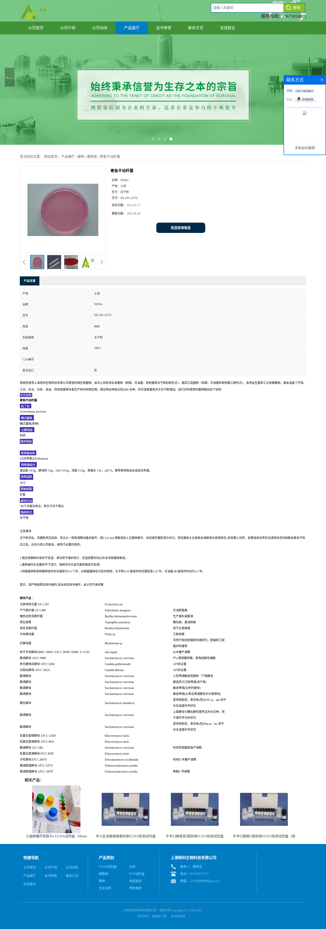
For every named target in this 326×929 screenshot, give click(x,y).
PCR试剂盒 (137, 873)
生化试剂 (105, 888)
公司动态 (99, 28)
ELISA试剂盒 (108, 866)
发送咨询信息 (181, 228)
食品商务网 (178, 916)
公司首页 (35, 28)
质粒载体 (135, 888)
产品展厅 (131, 28)
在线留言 (227, 28)
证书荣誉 (163, 28)
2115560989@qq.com (204, 881)
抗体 (132, 866)
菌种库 (92, 156)
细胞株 (103, 873)
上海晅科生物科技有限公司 (139, 910)
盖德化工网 (159, 916)
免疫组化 (135, 881)
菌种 (81, 156)
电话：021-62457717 (194, 873)
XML (198, 910)
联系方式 (195, 28)
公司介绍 (67, 28)
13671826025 (294, 16)
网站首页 (51, 156)
